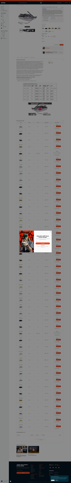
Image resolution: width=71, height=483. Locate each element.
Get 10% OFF (42, 243)
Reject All (57, 480)
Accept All (53, 480)
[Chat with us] (10, 481)
